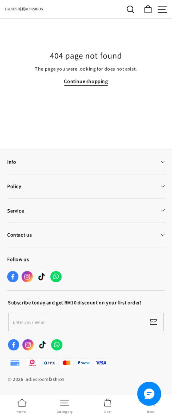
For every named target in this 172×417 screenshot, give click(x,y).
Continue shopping (86, 81)
